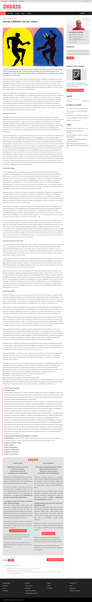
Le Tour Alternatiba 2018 (13, 574)
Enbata (12, 600)
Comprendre (10, 13)
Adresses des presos (75, 590)
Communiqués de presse (31, 593)
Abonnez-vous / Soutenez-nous (18, 530)
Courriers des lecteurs (30, 590)
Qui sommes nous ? (13, 1)
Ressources (72, 588)
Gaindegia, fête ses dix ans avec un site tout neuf (19, 570)
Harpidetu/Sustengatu (48, 533)
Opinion (17, 13)
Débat (23, 13)
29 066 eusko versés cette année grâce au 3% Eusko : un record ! (23, 568)
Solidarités (21, 1)
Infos (71, 585)
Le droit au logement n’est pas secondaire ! (77, 118)
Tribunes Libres (29, 585)
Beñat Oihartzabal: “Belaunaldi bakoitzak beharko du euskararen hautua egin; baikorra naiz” (77, 145)
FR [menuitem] (87, 1)
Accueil (3, 13)
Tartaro (29, 13)
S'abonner (82, 13)
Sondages (49, 588)
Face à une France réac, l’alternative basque (77, 108)
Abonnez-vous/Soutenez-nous (55, 559)
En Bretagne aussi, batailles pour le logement (77, 115)
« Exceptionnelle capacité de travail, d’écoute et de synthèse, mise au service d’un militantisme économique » (34, 572)
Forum (49, 585)
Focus (15, 18)
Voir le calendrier (85, 101)
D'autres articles (73, 42)
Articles (5, 18)
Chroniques (5, 590)
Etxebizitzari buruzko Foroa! (73, 120)
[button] (69, 101)
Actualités (5, 585)
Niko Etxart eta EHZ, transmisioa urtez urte (77, 128)
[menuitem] (85, 1)
